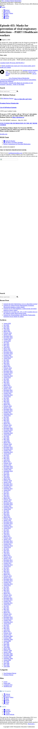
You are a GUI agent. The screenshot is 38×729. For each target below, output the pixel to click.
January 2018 (7, 482)
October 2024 (7, 355)
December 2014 (8, 541)
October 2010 (7, 620)
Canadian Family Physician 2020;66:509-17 (12, 63)
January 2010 (7, 634)
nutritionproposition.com (15, 153)
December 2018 (8, 466)
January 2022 (7, 407)
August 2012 (7, 585)
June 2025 (6, 344)
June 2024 (6, 361)
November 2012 (8, 580)
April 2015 (7, 534)
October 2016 (7, 506)
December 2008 (8, 653)
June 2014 (6, 550)
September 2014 (8, 545)
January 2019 (7, 465)
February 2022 (8, 406)
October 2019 (7, 450)
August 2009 (7, 641)
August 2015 (7, 528)
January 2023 (7, 388)
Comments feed (8, 685)
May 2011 (6, 609)
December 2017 (8, 484)
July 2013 (6, 568)
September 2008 (8, 658)
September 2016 (8, 507)
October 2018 (7, 469)
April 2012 (7, 592)
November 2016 (8, 504)
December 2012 (8, 579)
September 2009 (8, 639)
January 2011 (7, 615)
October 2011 (7, 601)
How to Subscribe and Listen (23, 99)
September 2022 (8, 395)
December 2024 (8, 352)
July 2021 (6, 417)
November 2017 (8, 485)
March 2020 (7, 442)
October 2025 (7, 339)
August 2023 (7, 377)
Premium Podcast (8, 675)
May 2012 (6, 590)
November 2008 (8, 655)
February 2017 (8, 499)
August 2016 (7, 509)
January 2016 (7, 520)
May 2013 (6, 571)
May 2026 (6, 328)
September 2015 (8, 526)
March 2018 (7, 479)
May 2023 (6, 382)
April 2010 (7, 630)
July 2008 (6, 661)
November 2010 (8, 619)
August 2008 (7, 660)
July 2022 (6, 398)
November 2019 (8, 449)
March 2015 (7, 536)
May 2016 (6, 514)
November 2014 (8, 542)
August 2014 (7, 547)
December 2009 (8, 636)
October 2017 (7, 487)
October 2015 (7, 525)
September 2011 (8, 603)
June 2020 (6, 438)
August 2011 (7, 604)
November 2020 (8, 430)
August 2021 (7, 415)
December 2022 (8, 390)
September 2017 (8, 488)
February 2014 (8, 557)
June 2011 (6, 607)
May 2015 (6, 533)
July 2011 (6, 606)
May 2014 (6, 552)
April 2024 (7, 364)
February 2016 (8, 518)
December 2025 (8, 336)
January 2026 (7, 334)
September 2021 (8, 414)
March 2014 (7, 555)
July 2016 (6, 511)
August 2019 (7, 453)
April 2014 (7, 553)
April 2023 (7, 384)
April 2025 (7, 347)
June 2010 (6, 626)
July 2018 (6, 472)
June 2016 (6, 512)
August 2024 (7, 358)
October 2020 (7, 431)
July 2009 (6, 642)
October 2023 (7, 374)
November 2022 (8, 391)
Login (3, 7)
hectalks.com (3, 134)
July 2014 (6, 549)
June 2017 (6, 493)
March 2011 (7, 612)
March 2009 (7, 649)
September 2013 (8, 565)
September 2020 (8, 433)
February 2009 (8, 650)
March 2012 (7, 593)
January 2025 (7, 350)
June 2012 (6, 588)
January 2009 (7, 652)
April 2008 (7, 666)
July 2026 (6, 325)
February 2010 (8, 633)
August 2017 (7, 490)
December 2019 (8, 447)
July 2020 (6, 436)
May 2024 (6, 363)
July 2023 (6, 379)
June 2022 (6, 399)
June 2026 (6, 326)
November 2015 (8, 523)
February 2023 (8, 387)
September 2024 (8, 357)
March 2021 (7, 423)
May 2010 (6, 628)
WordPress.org (8, 686)
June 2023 (6, 380)
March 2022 (7, 404)
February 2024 (8, 368)
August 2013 (7, 566)
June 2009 (6, 644)
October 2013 (7, 563)
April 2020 (7, 441)
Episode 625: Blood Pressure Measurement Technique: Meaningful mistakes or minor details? (19, 306)
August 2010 (7, 623)
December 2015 (8, 522)
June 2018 (6, 474)
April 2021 (7, 422)
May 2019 (6, 458)
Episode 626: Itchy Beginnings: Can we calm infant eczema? (20, 304)
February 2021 (8, 425)
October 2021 (7, 412)
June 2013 (6, 569)
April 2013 (7, 572)
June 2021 (6, 418)
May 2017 (6, 495)
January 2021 (7, 426)
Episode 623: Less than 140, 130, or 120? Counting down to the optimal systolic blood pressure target (20, 312)
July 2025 (6, 342)
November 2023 (8, 372)
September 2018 (8, 471)
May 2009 (6, 646)
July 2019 (6, 455)
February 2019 (8, 463)
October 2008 (7, 657)
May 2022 (6, 401)
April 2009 (7, 647)
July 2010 (6, 625)
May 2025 (6, 345)
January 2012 (7, 596)
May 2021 (6, 420)
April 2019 (7, 460)
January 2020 (7, 445)
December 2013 (8, 560)
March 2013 (7, 574)
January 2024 (7, 369)
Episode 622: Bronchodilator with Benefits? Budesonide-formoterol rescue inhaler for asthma (19, 315)
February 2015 (8, 538)
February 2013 (8, 576)
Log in (5, 681)
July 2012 (6, 587)
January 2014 (7, 558)
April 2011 (7, 611)
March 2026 (7, 331)
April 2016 (7, 515)
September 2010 (8, 622)
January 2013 (7, 577)
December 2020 (8, 428)
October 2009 (7, 638)
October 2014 (7, 544)
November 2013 (8, 561)
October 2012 (7, 582)
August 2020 (7, 434)
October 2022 (7, 393)
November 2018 (8, 468)
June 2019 (6, 457)
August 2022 (7, 396)
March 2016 (7, 517)
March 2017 (7, 498)
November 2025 (8, 337)
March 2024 (7, 366)
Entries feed (7, 683)
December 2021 (8, 409)
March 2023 (7, 385)
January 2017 (7, 501)
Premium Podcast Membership (9, 103)
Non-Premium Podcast (10, 673)
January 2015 (7, 539)
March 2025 (7, 349)
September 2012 (8, 584)
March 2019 (7, 461)
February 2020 (8, 444)
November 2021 (8, 411)
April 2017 (7, 496)
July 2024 (6, 360)
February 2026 (8, 333)
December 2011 (8, 598)
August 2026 (7, 323)
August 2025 (7, 341)
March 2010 (7, 631)
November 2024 (8, 353)
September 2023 (8, 376)
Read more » (31, 724)
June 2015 (6, 531)
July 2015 (6, 530)
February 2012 (8, 595)
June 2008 (6, 663)
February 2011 (8, 614)
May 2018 (6, 476)
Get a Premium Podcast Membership (19, 78)
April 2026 (7, 330)
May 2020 (6, 439)
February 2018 (8, 480)
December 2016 (8, 503)
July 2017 (6, 491)
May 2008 (6, 665)
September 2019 (8, 452)
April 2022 (7, 403)
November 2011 (8, 599)
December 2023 (8, 371)
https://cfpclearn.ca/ (18, 117)
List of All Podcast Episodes (8, 107)
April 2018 (7, 477)
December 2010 (8, 617)
